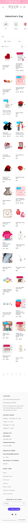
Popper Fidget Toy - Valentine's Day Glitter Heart (7, 290)
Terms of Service (8, 493)
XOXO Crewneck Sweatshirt (7, 356)
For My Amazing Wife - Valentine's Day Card (20, 199)
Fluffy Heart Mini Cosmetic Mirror (7, 313)
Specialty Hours (7, 476)
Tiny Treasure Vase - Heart (20, 268)
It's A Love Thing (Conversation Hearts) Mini (7, 90)
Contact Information (9, 490)
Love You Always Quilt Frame (20, 288)
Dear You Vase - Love (20, 358)
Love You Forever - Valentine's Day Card (20, 88)
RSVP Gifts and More (11, 520)
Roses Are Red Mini (19, 113)
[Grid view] (22, 46)
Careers (5, 483)
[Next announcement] (25, 2)
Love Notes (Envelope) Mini (6, 155)
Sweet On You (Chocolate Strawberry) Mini (7, 178)
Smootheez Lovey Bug (20, 223)
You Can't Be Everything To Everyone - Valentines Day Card (19, 66)
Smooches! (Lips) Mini (20, 178)
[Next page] (24, 374)
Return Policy (7, 486)
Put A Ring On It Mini (20, 155)
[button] (3, 7)
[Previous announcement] (3, 2)
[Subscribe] (23, 503)
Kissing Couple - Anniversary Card (20, 133)
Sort (19, 41)
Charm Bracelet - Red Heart (7, 223)
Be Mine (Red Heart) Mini (6, 66)
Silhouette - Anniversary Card (7, 133)
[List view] (26, 46)
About (5, 472)
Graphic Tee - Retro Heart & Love (6, 334)
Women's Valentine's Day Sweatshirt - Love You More (20, 312)
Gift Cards (6, 479)
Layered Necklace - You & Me (20, 245)
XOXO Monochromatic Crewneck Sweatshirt (6, 244)
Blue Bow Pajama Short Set (7, 268)
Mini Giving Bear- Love (7, 201)
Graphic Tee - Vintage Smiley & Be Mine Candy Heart (20, 335)
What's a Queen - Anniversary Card (7, 111)
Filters (9, 41)
